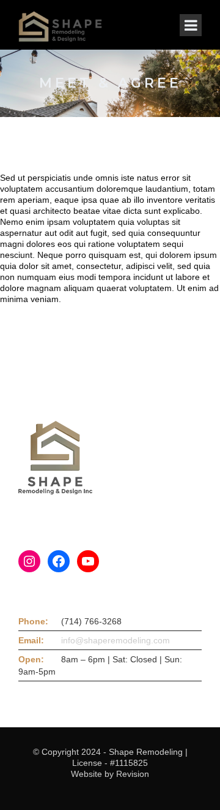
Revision (132, 774)
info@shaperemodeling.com (115, 640)
